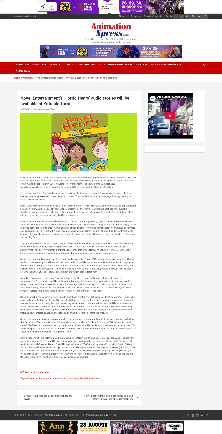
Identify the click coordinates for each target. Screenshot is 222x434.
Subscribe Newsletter (153, 16)
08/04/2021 (26, 109)
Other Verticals (118, 64)
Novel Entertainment (90, 378)
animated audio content (37, 378)
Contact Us (135, 16)
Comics (68, 64)
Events (139, 64)
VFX (44, 64)
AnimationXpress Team (45, 109)
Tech (102, 64)
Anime (35, 64)
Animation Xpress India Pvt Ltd (100, 415)
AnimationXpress (53, 415)
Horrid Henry (73, 378)
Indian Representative (165, 64)
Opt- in (169, 16)
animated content (58, 378)
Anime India (23, 70)
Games (53, 64)
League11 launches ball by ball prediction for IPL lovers (48, 397)
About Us (123, 16)
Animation (22, 64)
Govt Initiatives (86, 64)
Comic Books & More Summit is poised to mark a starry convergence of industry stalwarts (108, 397)
